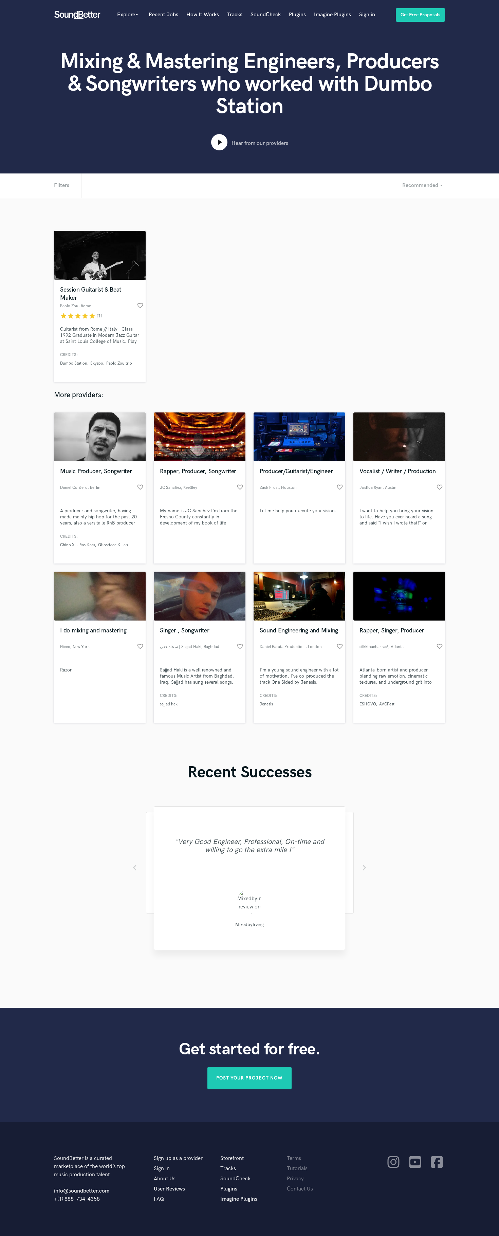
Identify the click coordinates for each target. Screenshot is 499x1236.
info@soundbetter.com (81, 1191)
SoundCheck (266, 15)
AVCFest (386, 704)
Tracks (234, 15)
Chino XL (68, 545)
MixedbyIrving (249, 924)
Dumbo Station (73, 363)
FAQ (159, 1199)
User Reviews (169, 1189)
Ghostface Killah (113, 545)
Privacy (295, 1179)
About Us (164, 1179)
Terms (294, 1158)
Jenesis (266, 704)
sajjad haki (169, 704)
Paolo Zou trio (119, 363)
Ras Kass (87, 545)
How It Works (202, 15)
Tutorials (297, 1168)
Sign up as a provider (178, 1158)
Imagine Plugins (332, 15)
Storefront (232, 1158)
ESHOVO (367, 704)
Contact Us (300, 1189)
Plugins (297, 15)
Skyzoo (96, 363)
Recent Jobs (163, 15)
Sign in (367, 15)
